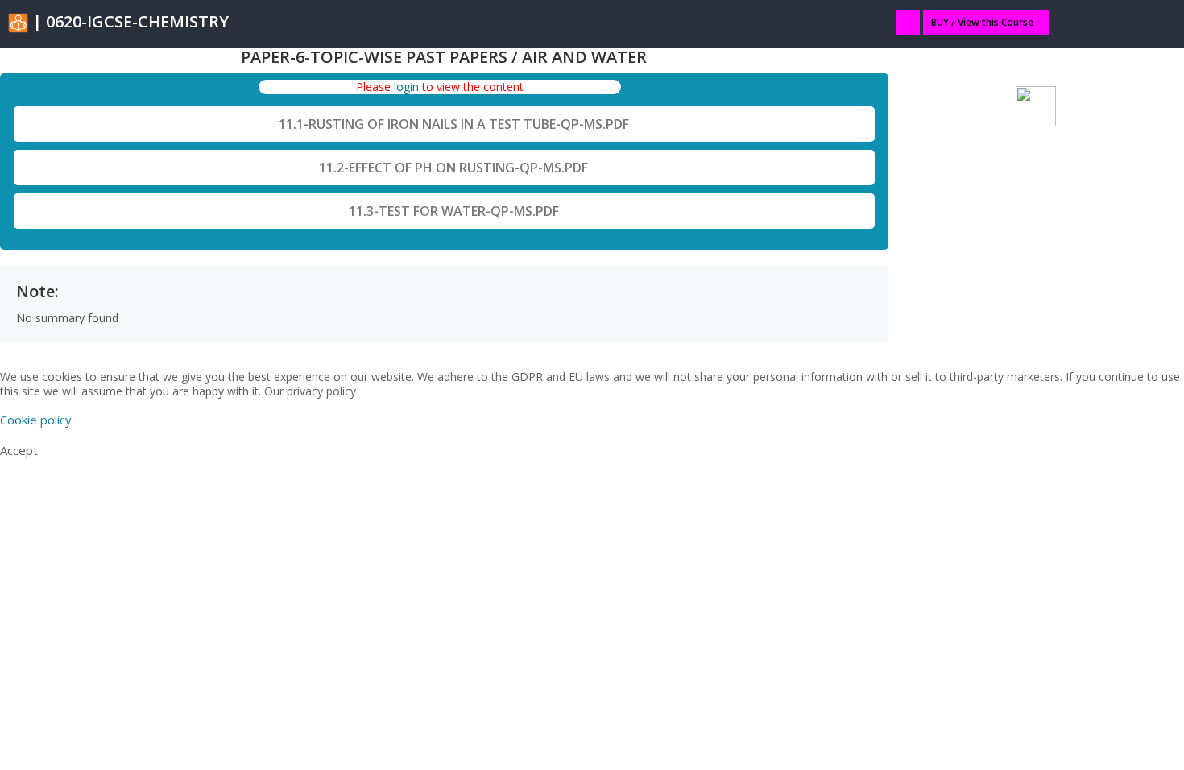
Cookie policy (36, 420)
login (406, 86)
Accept (19, 450)
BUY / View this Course (982, 22)
